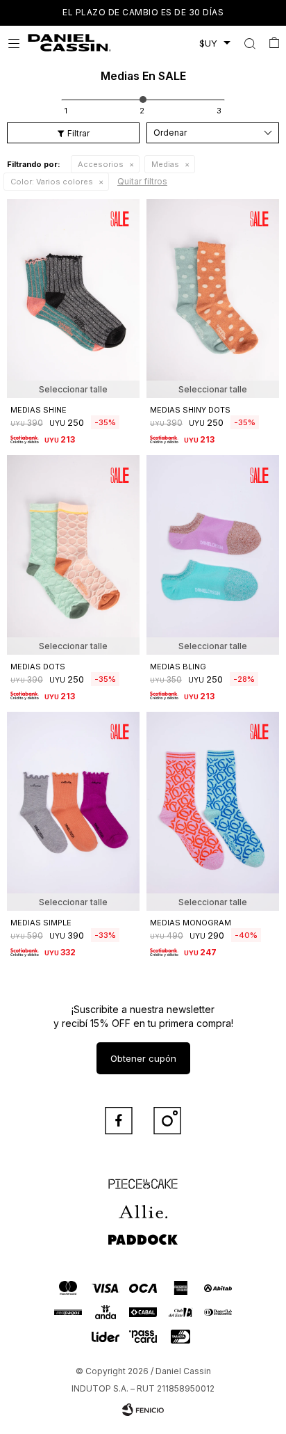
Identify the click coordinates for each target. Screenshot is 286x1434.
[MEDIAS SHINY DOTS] (212, 299)
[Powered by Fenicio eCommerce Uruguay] (143, 1409)
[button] (249, 43)
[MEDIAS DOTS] (73, 555)
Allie (143, 1205)
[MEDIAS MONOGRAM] (212, 811)
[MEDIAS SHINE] (73, 299)
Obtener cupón (143, 1058)
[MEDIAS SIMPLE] (73, 811)
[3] (219, 110)
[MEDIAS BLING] (212, 555)
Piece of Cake (143, 1177)
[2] (142, 110)
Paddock (143, 1233)
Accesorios (101, 164)
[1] (66, 110)
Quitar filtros (142, 181)
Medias (165, 164)
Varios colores (51, 181)
